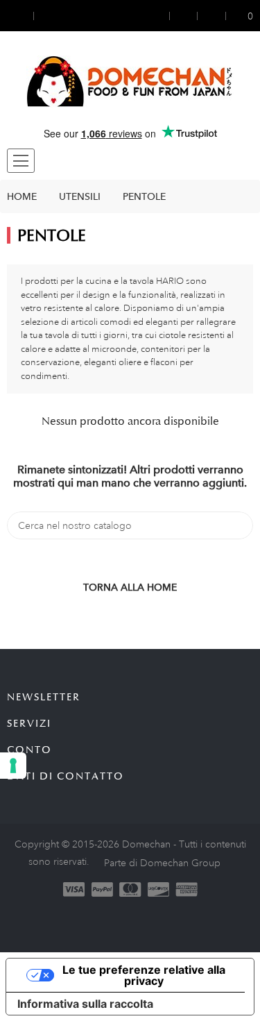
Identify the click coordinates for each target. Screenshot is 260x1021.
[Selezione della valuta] (20, 15)
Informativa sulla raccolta (85, 1004)
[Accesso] (160, 15)
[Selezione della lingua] (46, 15)
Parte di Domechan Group (162, 863)
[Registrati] (184, 15)
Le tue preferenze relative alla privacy (143, 975)
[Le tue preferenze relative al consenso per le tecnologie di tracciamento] (13, 765)
